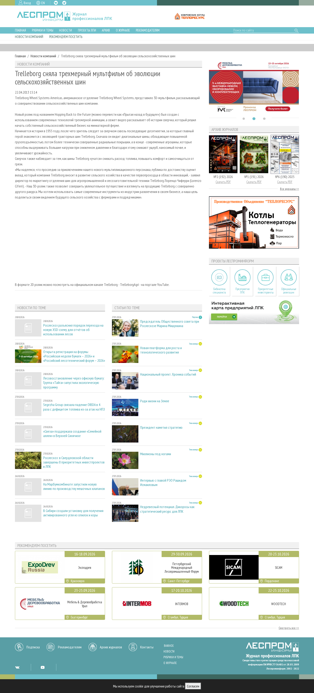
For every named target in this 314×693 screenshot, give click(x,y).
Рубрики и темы (42, 30)
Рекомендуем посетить (65, 37)
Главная (20, 30)
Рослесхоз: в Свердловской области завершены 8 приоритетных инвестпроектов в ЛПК (74, 462)
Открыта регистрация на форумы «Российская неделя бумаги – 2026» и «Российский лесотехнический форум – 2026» (74, 356)
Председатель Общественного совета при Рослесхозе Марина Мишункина (169, 323)
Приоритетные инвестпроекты (266, 290)
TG (64, 3)
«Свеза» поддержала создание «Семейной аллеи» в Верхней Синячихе (72, 433)
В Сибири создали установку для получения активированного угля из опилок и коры (73, 513)
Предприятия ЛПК (242, 290)
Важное (169, 646)
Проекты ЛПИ (87, 30)
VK (56, 3)
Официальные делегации (288, 290)
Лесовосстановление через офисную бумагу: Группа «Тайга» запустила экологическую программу (73, 382)
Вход (27, 2)
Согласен (193, 686)
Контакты (147, 647)
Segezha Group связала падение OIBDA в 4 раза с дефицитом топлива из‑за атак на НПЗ (74, 407)
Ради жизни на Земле (154, 401)
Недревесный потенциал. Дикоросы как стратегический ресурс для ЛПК (167, 509)
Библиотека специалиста (219, 290)
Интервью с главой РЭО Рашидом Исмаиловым (163, 482)
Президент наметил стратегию (161, 427)
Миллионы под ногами (155, 454)
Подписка (33, 647)
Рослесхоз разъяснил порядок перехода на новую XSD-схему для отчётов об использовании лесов (73, 329)
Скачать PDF (223, 182)
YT (42, 667)
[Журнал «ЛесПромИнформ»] (68, 16)
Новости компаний (29, 37)
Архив (106, 30)
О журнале (123, 30)
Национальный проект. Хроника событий (168, 374)
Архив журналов (111, 647)
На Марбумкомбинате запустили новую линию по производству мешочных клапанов (74, 486)
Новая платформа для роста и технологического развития (161, 350)
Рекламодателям (148, 30)
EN (43, 2)
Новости (65, 30)
